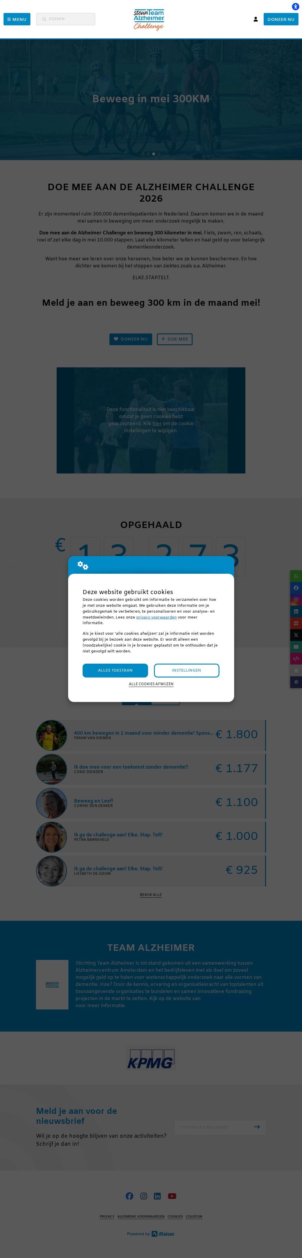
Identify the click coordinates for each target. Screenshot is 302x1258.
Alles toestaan (115, 670)
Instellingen (186, 670)
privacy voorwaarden (156, 617)
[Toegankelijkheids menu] (295, 6)
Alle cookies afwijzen (151, 684)
